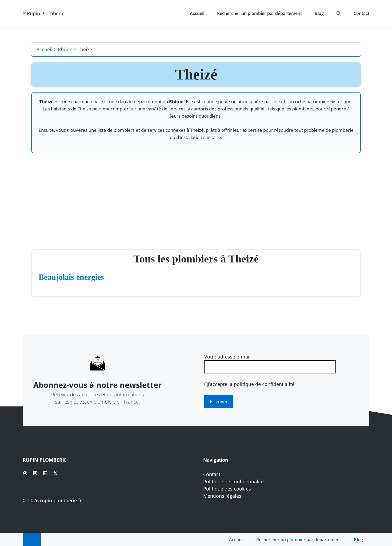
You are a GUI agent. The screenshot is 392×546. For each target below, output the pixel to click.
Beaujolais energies (71, 277)
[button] (338, 13)
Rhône (65, 49)
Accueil (197, 13)
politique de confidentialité (264, 384)
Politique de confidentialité (233, 481)
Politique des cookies (227, 488)
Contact (361, 13)
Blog (319, 13)
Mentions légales (222, 496)
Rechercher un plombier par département (259, 13)
